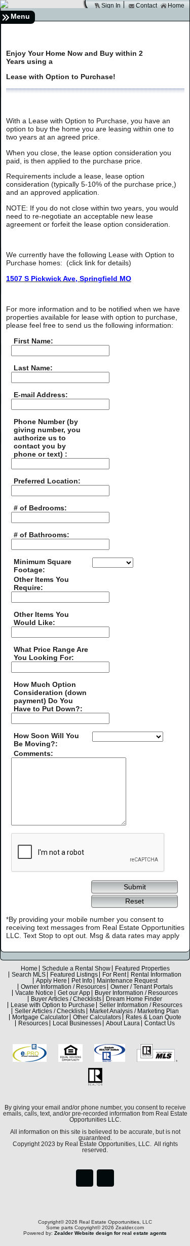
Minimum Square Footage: (42, 566)
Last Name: (33, 368)
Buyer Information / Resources (136, 993)
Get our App (74, 993)
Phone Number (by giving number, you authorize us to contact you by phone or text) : (47, 438)
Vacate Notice (34, 993)
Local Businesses (77, 1023)
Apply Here (51, 981)
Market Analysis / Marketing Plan (134, 1011)
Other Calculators (97, 1017)
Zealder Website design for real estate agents (110, 1233)
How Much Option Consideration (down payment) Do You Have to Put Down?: (50, 696)
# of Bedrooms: (40, 508)
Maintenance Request (127, 981)
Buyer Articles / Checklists (66, 999)
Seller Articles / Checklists (50, 1011)
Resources (33, 1023)
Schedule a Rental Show (76, 968)
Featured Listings (74, 975)
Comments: (33, 753)
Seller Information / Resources (140, 1005)
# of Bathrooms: (41, 535)
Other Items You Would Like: (41, 618)
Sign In (111, 5)
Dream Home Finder (134, 999)
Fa (84, 1178)
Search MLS (29, 975)
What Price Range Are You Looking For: (51, 653)
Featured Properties (142, 968)
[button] (134, 886)
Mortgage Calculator (40, 1017)
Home (176, 5)
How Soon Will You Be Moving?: (46, 740)
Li (105, 1178)
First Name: (33, 341)
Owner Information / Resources (63, 987)
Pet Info (81, 981)
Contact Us (159, 1023)
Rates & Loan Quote (153, 1017)
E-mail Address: (41, 395)
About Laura (123, 1023)
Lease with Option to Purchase (53, 1005)
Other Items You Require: (41, 583)
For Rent (114, 975)
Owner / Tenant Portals (141, 987)
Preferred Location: (47, 481)
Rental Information (156, 975)
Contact (146, 5)
